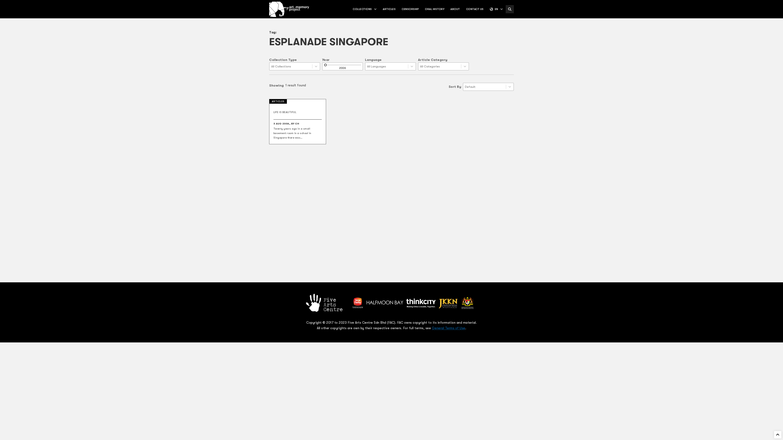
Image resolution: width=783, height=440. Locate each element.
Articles (389, 9)
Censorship (410, 9)
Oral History (434, 9)
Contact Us (475, 9)
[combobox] (291, 66)
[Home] (289, 9)
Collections (362, 9)
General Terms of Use (448, 328)
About (455, 9)
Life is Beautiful (284, 112)
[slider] (325, 65)
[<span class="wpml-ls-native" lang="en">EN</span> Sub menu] (501, 9)
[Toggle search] (510, 9)
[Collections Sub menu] (375, 9)
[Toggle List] (316, 66)
